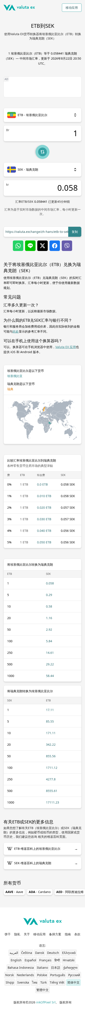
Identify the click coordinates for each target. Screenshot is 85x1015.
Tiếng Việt (57, 982)
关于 (27, 934)
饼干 (8, 934)
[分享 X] (42, 245)
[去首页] (19, 8)
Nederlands (25, 975)
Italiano (42, 967)
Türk (43, 982)
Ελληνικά (69, 953)
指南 (68, 934)
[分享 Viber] (67, 245)
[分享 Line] (30, 245)
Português (57, 975)
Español (30, 960)
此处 (16, 331)
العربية (14, 953)
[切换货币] (42, 152)
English (16, 960)
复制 (75, 232)
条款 (77, 934)
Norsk (9, 975)
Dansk (39, 953)
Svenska (23, 982)
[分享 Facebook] (54, 245)
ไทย (34, 982)
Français (45, 960)
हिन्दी (57, 960)
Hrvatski (69, 960)
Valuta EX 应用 (65, 347)
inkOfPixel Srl (46, 1002)
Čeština (26, 953)
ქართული (70, 967)
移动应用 (72, 7)
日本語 (55, 967)
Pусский (74, 975)
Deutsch (53, 953)
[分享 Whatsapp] (18, 245)
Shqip (10, 982)
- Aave (14, 892)
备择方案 (55, 934)
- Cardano (40, 892)
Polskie (42, 975)
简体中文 (73, 982)
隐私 (17, 934)
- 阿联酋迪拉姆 (69, 892)
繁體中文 (42, 990)
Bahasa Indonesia (21, 967)
